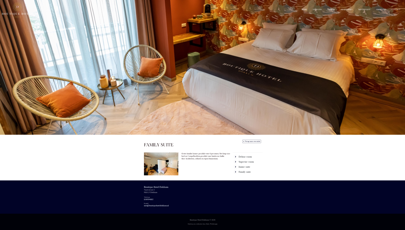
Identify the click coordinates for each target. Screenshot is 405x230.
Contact (396, 9)
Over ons (317, 9)
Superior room (246, 161)
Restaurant (364, 9)
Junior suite (244, 166)
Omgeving (381, 9)
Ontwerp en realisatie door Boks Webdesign (202, 224)
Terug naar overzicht (252, 141)
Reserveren (346, 9)
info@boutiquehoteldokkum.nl (156, 206)
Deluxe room (245, 156)
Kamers (331, 9)
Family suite (245, 172)
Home (304, 9)
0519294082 (148, 199)
